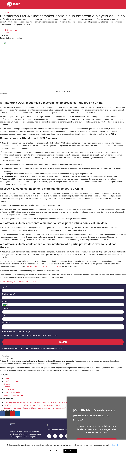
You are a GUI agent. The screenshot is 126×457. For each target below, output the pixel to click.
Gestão (7, 387)
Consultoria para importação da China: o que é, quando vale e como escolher (36, 408)
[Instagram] (55, 436)
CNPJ (4, 315)
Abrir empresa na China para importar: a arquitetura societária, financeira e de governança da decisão (46, 402)
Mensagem (6, 322)
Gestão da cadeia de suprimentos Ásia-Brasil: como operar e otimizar (33, 405)
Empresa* (5, 308)
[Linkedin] (49, 436)
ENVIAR (63, 342)
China (6, 378)
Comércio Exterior (11, 381)
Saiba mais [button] (114, 445)
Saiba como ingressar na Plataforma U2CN (18, 282)
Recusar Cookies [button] (55, 451)
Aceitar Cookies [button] (70, 451)
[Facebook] (61, 436)
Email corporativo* (8, 294)
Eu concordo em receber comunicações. (17, 331)
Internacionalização (12, 392)
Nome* (4, 287)
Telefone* (5, 301)
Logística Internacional (13, 395)
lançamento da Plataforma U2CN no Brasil (43, 267)
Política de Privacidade (49, 335)
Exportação (9, 33)
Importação (9, 389)
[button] (117, 4)
